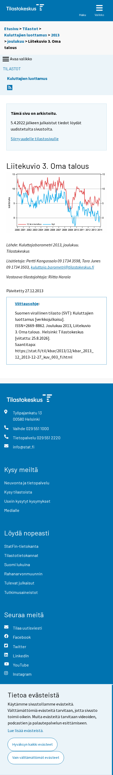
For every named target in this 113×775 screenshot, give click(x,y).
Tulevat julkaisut (19, 582)
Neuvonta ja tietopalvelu (26, 482)
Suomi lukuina (17, 564)
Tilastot (30, 28)
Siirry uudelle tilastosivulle (35, 138)
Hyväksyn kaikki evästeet (32, 744)
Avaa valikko (21, 58)
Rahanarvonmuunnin (23, 573)
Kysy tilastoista (18, 491)
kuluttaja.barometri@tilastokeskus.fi (62, 267)
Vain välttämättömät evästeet (35, 757)
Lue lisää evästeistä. (25, 730)
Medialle (11, 510)
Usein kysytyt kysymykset (27, 500)
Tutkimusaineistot (21, 592)
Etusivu (11, 28)
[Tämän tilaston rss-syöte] (9, 88)
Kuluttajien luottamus (25, 34)
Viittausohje (26, 303)
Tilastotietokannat (21, 555)
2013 (55, 34)
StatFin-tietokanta (21, 546)
